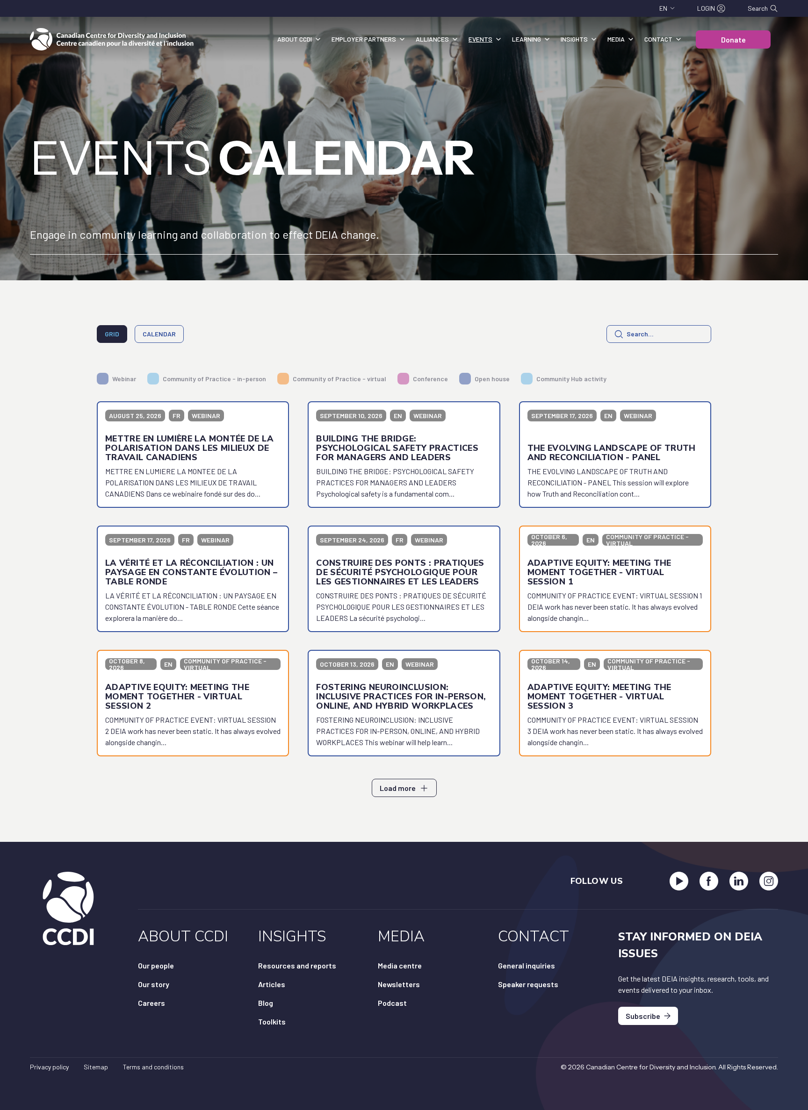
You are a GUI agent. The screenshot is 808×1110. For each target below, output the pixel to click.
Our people (156, 965)
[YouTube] (679, 881)
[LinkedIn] (738, 881)
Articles (271, 984)
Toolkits (272, 1021)
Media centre (400, 965)
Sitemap (96, 1067)
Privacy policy (49, 1067)
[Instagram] (768, 881)
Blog (265, 1002)
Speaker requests (528, 984)
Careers (151, 1002)
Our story (153, 984)
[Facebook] (709, 881)
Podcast (392, 1002)
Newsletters (399, 984)
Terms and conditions (153, 1067)
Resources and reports (297, 965)
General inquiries (526, 965)
